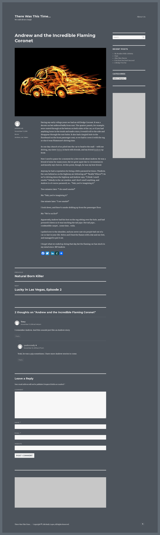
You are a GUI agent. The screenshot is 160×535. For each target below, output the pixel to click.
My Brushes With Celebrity (123, 54)
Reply (18, 336)
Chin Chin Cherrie (120, 58)
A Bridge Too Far (120, 63)
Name (18, 422)
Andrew (97, 150)
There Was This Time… (33, 16)
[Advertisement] (60, 492)
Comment (19, 390)
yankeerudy (19, 128)
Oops (116, 56)
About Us (141, 17)
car (22, 137)
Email (18, 433)
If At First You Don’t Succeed (124, 60)
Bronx (17, 134)
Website (18, 444)
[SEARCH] (143, 37)
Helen (59, 150)
